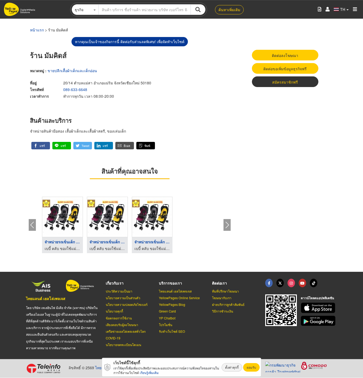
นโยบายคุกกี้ (114, 311)
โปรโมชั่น (165, 324)
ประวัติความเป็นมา (119, 291)
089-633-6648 (75, 89)
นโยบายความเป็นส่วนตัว (123, 297)
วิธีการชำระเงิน (222, 311)
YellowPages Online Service (179, 297)
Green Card (167, 311)
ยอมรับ (251, 367)
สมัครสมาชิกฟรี (285, 82)
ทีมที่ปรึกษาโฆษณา (225, 291)
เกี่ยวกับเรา (115, 283)
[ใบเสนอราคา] (319, 9)
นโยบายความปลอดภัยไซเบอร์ (126, 304)
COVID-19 (113, 338)
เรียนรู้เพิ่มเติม (149, 372)
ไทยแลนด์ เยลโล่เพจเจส (45, 298)
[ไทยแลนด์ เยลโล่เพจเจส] (280, 283)
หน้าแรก (37, 29)
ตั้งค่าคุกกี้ (232, 367)
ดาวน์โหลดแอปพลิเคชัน (317, 297)
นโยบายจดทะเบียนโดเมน (123, 344)
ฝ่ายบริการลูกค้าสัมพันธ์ (228, 304)
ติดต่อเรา (219, 283)
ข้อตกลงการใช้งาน (119, 318)
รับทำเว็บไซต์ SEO (172, 331)
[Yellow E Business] (269, 283)
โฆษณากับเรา (221, 297)
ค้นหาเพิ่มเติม (229, 9)
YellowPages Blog (172, 304)
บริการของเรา (170, 283)
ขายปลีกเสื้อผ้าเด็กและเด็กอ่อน (72, 70)
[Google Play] (319, 321)
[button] (40, 145)
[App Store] (319, 308)
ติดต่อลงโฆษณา (285, 55)
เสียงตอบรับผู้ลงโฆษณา (122, 324)
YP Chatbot (167, 318)
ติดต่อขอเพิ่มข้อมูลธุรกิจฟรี (285, 68)
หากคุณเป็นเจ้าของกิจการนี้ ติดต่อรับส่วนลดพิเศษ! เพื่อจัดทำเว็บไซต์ (129, 41)
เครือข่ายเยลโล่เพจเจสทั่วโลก (126, 331)
